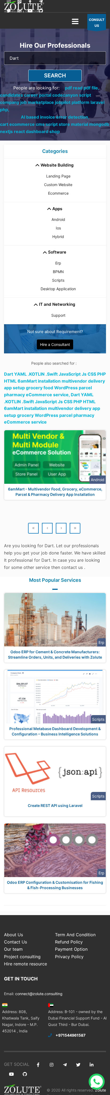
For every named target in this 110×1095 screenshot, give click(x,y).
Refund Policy (69, 942)
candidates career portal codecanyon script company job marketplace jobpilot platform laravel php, (52, 102)
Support (58, 315)
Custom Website (58, 184)
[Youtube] (30, 11)
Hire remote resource (25, 963)
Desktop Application (58, 288)
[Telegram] (64, 1065)
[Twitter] (8, 11)
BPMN (58, 271)
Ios (58, 228)
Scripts (58, 280)
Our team (13, 949)
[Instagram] (51, 1065)
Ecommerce (58, 193)
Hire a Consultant (55, 344)
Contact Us (15, 942)
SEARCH (55, 75)
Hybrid (58, 236)
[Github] (40, 11)
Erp (58, 263)
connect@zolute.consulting (38, 993)
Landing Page (58, 176)
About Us (13, 934)
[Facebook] (38, 1065)
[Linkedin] (19, 11)
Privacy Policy (69, 956)
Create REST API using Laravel (55, 805)
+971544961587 (70, 1035)
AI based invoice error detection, (55, 117)
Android (58, 219)
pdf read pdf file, (82, 87)
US (96, 23)
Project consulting (22, 956)
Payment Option (71, 949)
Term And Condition (75, 934)
